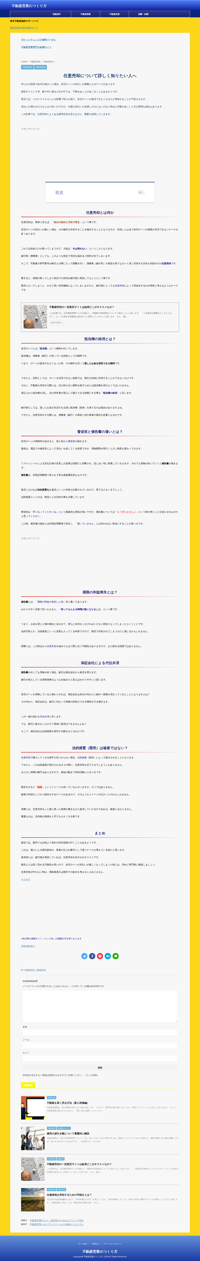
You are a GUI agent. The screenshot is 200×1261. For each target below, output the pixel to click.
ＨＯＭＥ (25, 879)
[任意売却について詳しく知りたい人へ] (108, 956)
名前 (25, 1026)
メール (26, 1039)
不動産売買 (114, 14)
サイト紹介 (83, 1244)
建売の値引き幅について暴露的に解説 (68, 1133)
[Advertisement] (100, 154)
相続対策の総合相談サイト (24, 27)
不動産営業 (85, 14)
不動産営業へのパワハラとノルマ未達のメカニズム (57, 1224)
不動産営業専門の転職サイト (36, 47)
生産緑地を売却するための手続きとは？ (69, 1194)
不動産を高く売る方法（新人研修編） (68, 1102)
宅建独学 (56, 14)
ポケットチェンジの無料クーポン (38, 39)
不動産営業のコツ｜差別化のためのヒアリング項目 (57, 1220)
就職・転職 (143, 14)
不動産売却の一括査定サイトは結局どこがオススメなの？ (79, 1164)
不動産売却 (29, 970)
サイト (26, 1052)
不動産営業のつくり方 (29, 6)
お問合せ (95, 1244)
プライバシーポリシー (112, 1244)
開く (141, 192)
